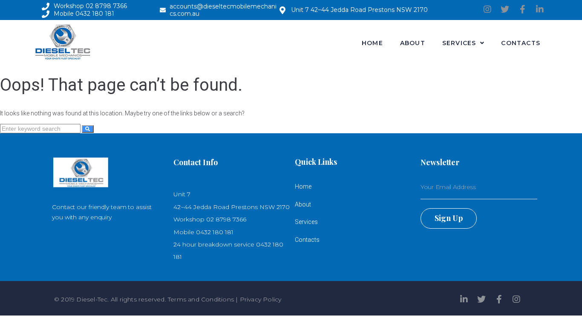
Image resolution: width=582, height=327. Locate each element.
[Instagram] (487, 9)
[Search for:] (41, 128)
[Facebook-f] (522, 9)
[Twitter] (504, 9)
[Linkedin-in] (539, 9)
